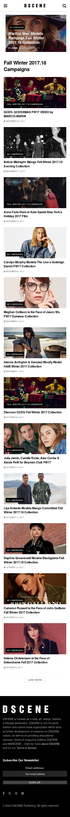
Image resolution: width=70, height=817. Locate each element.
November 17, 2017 (15, 171)
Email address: (35, 768)
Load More (35, 679)
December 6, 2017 (30, 48)
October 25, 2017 (14, 417)
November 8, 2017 (14, 271)
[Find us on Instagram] (16, 793)
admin (15, 48)
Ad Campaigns (17, 27)
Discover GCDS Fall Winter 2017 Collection (33, 412)
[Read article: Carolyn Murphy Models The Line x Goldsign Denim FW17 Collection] (35, 242)
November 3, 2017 (14, 321)
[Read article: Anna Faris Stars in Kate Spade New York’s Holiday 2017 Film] (35, 192)
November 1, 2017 (14, 371)
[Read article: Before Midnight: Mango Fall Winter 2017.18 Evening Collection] (35, 142)
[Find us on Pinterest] (22, 793)
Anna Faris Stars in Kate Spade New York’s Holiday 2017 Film (33, 214)
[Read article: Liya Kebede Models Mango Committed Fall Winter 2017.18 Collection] (35, 488)
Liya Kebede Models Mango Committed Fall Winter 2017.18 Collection (33, 510)
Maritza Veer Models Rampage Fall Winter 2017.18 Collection (26, 38)
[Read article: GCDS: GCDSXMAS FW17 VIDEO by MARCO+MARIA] (35, 92)
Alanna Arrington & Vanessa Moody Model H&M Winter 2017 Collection (33, 364)
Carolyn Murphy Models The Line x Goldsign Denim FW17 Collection (34, 264)
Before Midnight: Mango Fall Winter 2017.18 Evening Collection (33, 164)
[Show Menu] (5, 5)
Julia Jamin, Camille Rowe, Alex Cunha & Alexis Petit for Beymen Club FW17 (31, 460)
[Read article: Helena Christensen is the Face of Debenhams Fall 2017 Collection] (35, 638)
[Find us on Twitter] (9, 793)
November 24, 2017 (15, 121)
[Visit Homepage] (35, 5)
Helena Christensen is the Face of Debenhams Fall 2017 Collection (26, 660)
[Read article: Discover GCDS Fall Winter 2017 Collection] (35, 392)
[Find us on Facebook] (3, 793)
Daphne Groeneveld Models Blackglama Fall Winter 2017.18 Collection (34, 560)
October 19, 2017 (14, 467)
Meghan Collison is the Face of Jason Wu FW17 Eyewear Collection (32, 314)
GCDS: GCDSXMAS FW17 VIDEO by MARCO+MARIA (28, 114)
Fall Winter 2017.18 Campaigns (25, 104)
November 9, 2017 (14, 221)
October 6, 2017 (14, 667)
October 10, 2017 (14, 567)
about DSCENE (50, 744)
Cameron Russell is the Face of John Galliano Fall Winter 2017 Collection (35, 610)
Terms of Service (27, 748)
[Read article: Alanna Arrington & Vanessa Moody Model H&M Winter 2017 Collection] (35, 342)
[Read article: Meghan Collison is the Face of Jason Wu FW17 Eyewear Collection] (35, 292)
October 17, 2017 (14, 517)
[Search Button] (64, 5)
